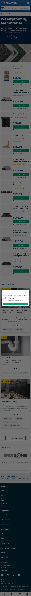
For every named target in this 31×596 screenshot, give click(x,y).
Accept (15, 303)
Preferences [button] (18, 300)
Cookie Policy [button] (13, 298)
